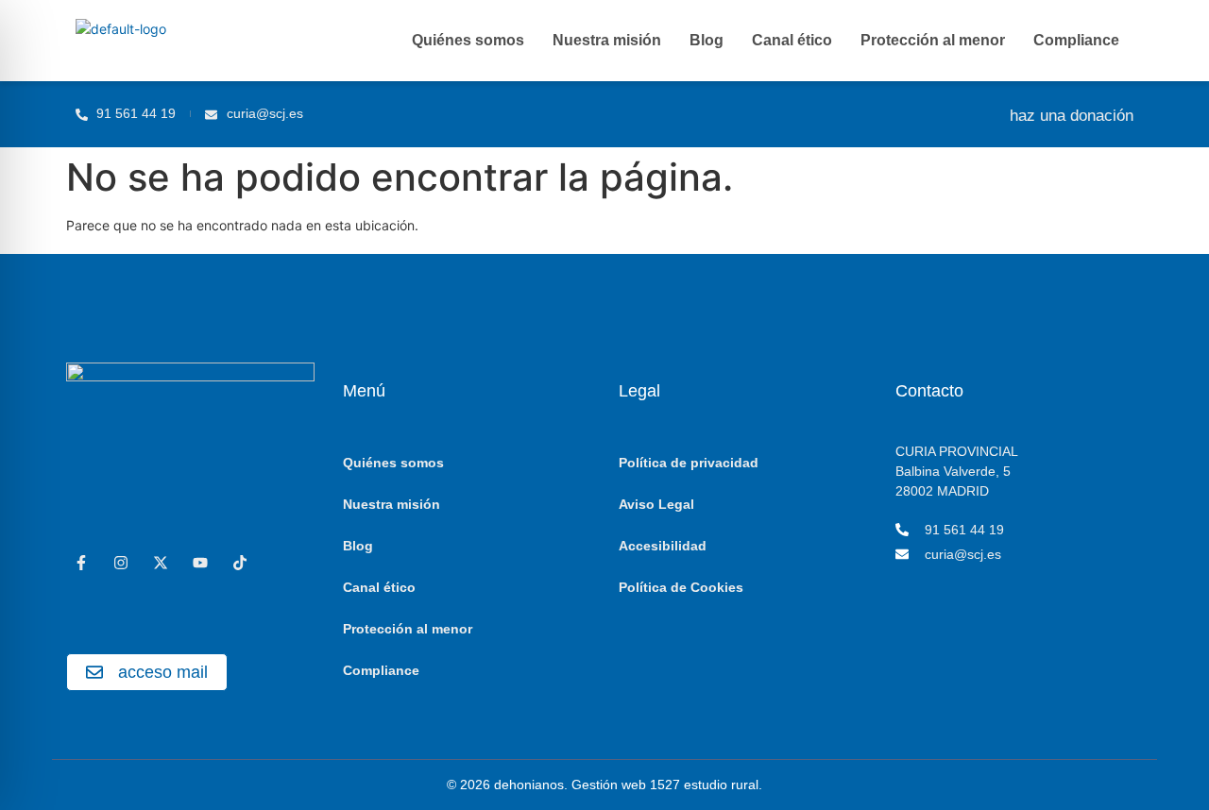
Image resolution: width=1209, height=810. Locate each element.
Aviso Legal (656, 504)
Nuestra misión (607, 40)
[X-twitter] (160, 563)
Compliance (1076, 40)
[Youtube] (200, 563)
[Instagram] (121, 563)
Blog (707, 40)
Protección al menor (932, 40)
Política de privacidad (688, 462)
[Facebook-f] (81, 563)
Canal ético (792, 40)
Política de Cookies (681, 587)
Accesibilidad (663, 545)
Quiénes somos (468, 40)
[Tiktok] (240, 563)
